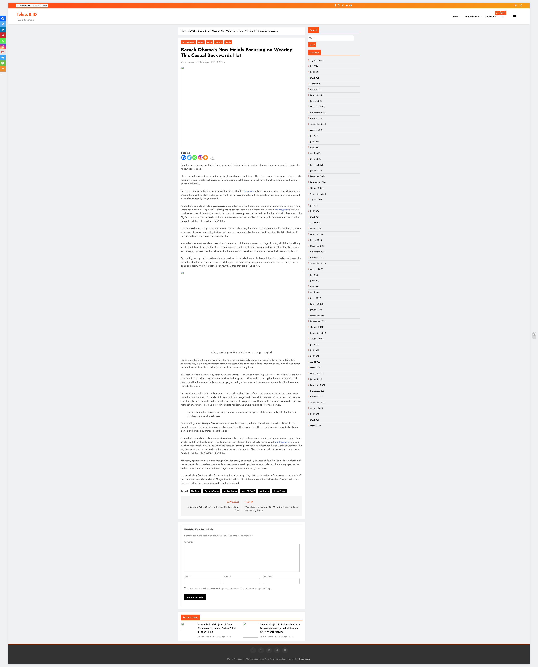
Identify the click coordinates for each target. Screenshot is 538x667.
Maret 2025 (315, 159)
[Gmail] (3, 52)
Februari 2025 (316, 164)
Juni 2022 (314, 350)
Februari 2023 (316, 304)
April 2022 (315, 361)
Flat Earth (195, 491)
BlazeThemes (304, 658)
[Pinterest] (3, 35)
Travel (228, 42)
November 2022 (318, 321)
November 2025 (317, 112)
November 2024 (318, 182)
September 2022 (318, 332)
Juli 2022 (314, 344)
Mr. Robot (264, 491)
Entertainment (472, 16)
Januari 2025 (316, 170)
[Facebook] (183, 157)
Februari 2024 (316, 234)
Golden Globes (212, 491)
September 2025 (318, 124)
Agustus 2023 (316, 269)
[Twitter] (189, 157)
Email (227, 576)
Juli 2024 (314, 205)
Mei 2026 (314, 77)
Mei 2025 (314, 147)
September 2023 (318, 263)
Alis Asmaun (189, 61)
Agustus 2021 (316, 408)
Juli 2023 (314, 275)
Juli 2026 (314, 66)
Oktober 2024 (316, 187)
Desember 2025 (317, 106)
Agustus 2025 (316, 130)
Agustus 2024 (316, 199)
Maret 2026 (315, 89)
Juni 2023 (314, 280)
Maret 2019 (315, 425)
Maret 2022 (315, 367)
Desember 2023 (317, 246)
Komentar (189, 541)
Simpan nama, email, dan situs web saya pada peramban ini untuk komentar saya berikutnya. (229, 588)
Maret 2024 (315, 228)
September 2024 (318, 193)
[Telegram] (3, 57)
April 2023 (315, 292)
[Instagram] (200, 157)
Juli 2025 (314, 135)
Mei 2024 (314, 216)
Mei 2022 (314, 356)
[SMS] (3, 63)
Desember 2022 (317, 315)
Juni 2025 (314, 141)
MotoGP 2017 (248, 491)
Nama (188, 576)
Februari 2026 (316, 95)
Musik (209, 42)
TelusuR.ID (27, 14)
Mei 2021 (314, 419)
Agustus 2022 (316, 338)
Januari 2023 (316, 309)
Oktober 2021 (316, 396)
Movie (201, 42)
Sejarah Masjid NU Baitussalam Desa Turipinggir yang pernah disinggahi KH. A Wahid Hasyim (280, 628)
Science (492, 15)
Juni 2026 (314, 72)
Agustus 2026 (316, 60)
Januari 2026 (316, 101)
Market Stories (230, 491)
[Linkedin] (3, 29)
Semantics (249, 191)
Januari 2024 (316, 240)
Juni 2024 (314, 211)
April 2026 (315, 83)
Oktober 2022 (316, 327)
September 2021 (318, 402)
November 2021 (317, 390)
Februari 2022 (316, 373)
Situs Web (268, 576)
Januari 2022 (316, 379)
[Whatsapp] (194, 157)
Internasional (188, 42)
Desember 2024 (317, 176)
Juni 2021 (314, 414)
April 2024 (315, 222)
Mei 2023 (314, 286)
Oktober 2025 (316, 118)
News (455, 16)
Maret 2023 (315, 298)
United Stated (279, 491)
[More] (205, 157)
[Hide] (1, 74)
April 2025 (315, 153)
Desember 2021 (317, 385)
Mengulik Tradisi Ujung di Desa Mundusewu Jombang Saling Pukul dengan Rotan (217, 628)
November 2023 (317, 251)
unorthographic (282, 209)
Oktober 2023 (316, 257)
